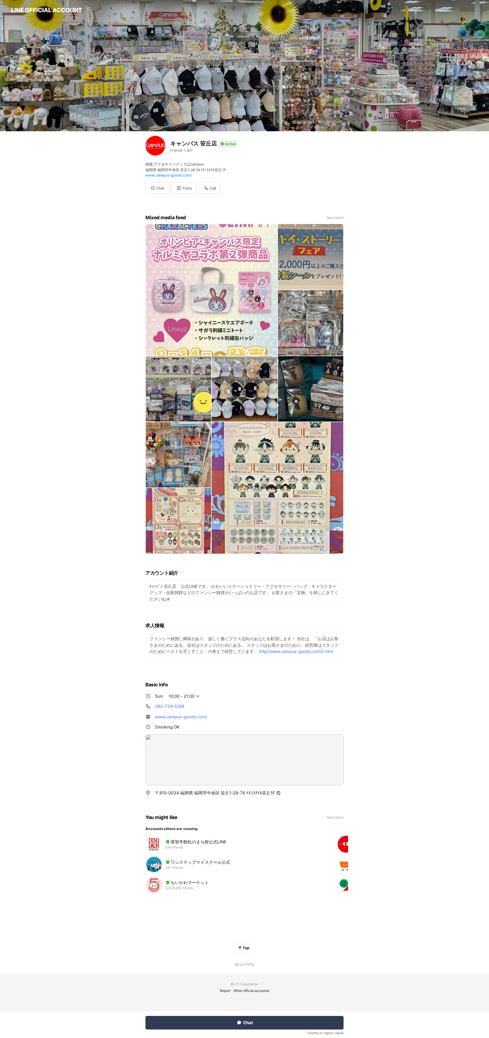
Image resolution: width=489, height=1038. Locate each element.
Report (225, 990)
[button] (184, 188)
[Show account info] (228, 144)
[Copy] (278, 793)
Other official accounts (251, 990)
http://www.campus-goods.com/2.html (296, 651)
